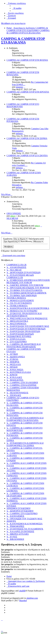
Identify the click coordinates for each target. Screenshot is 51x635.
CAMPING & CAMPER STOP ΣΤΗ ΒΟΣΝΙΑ (27, 60)
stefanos (19, 133)
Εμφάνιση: (8, 239)
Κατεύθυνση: (27, 241)
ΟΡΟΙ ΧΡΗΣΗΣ (14, 213)
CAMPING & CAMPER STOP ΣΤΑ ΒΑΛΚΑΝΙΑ (23, 40)
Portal (9, 28)
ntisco (12, 216)
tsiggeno (19, 87)
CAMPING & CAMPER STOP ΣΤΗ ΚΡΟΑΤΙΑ (28, 92)
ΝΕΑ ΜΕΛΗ (12, 218)
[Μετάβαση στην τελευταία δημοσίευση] (41, 226)
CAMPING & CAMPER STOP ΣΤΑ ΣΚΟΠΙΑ (27, 155)
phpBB (22, 591)
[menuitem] (16, 8)
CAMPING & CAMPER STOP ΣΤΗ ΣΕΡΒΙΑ (27, 138)
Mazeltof (23, 600)
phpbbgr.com (32, 598)
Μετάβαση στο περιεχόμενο (13, 23)
